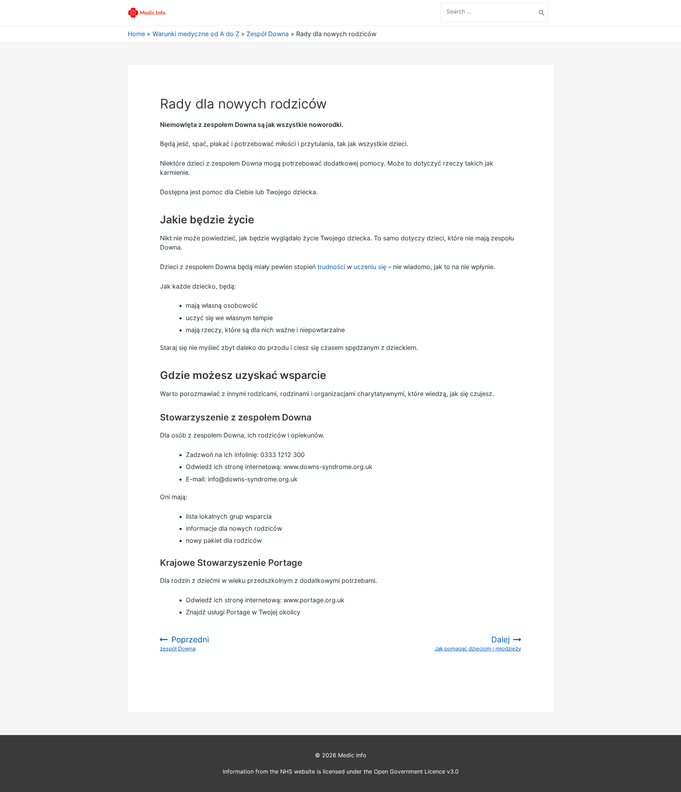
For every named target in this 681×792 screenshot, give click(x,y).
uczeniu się (370, 266)
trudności (331, 266)
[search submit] (542, 13)
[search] (488, 11)
